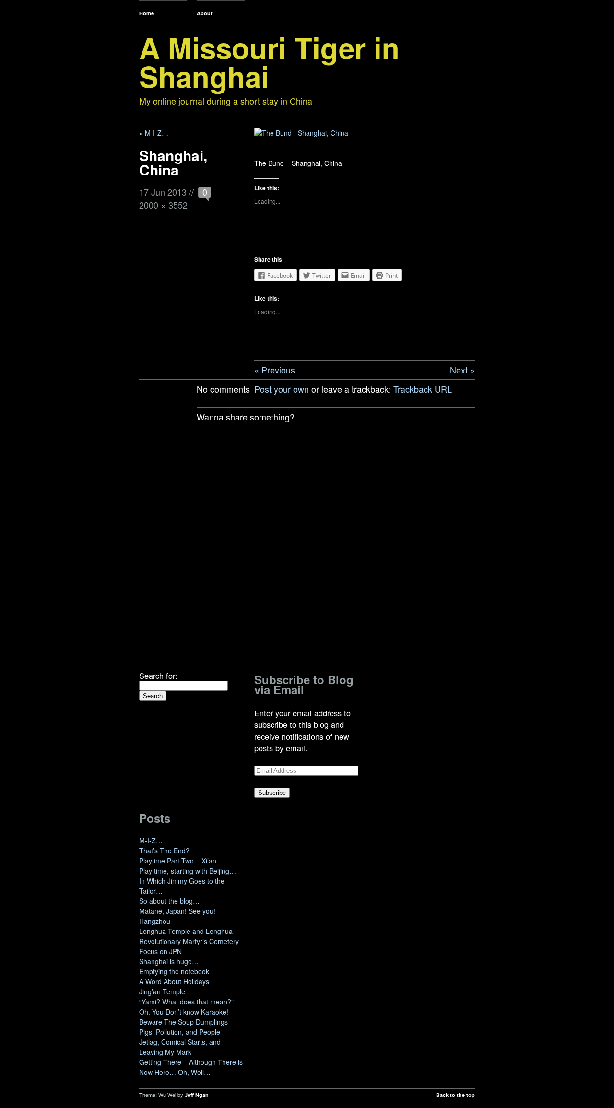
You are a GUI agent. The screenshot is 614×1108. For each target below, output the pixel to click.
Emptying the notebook (174, 971)
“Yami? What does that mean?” (186, 1001)
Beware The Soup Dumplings (183, 1021)
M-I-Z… (151, 840)
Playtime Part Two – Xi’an (177, 860)
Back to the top (455, 1094)
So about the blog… (169, 901)
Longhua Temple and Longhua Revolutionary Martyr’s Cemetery (189, 936)
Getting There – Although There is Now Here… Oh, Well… (191, 1067)
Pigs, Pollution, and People (179, 1032)
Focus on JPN (160, 951)
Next (459, 369)
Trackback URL (422, 389)
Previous (278, 369)
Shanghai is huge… (169, 961)
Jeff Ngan (197, 1094)
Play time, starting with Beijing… (187, 870)
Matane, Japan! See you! (177, 911)
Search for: (158, 675)
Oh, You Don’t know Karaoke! (183, 1011)
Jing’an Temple (162, 991)
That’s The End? (164, 850)
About (205, 13)
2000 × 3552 (163, 204)
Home (146, 13)
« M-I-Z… (153, 133)
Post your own (281, 389)
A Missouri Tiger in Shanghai (269, 61)
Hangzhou (154, 921)
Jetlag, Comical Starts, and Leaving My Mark (180, 1047)
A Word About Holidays (174, 981)
